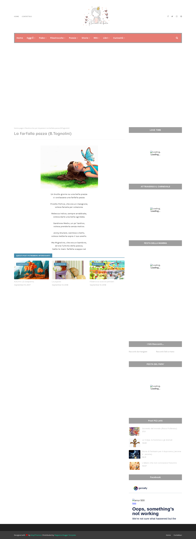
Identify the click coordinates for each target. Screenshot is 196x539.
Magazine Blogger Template (65, 535)
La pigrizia (56, 281)
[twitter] (172, 16)
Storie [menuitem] (85, 38)
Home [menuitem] (20, 38)
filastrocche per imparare (35, 128)
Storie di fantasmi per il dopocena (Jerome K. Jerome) (161, 452)
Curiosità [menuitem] (118, 38)
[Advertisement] (98, 103)
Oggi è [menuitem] (30, 38)
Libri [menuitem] (105, 38)
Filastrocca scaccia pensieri (102, 281)
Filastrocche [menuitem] (57, 38)
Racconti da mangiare (138, 352)
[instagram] (176, 16)
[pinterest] (181, 16)
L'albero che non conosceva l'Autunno (159, 463)
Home (16, 16)
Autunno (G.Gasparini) (24, 281)
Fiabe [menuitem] (42, 38)
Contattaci (27, 16)
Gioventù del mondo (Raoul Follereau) (159, 428)
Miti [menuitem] (96, 38)
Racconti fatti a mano (165, 352)
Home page (18, 128)
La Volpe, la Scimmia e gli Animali (157, 440)
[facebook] (168, 16)
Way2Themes (36, 535)
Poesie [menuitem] (72, 38)
